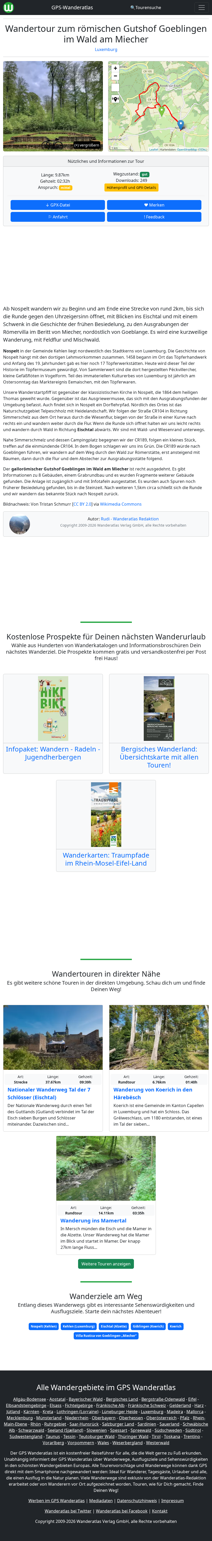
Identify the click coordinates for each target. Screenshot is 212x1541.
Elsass (56, 1405)
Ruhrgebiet (55, 1424)
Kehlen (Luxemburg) (79, 1326)
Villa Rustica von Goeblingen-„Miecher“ (106, 1335)
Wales (103, 1443)
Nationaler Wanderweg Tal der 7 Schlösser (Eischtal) (48, 1093)
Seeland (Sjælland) (65, 1430)
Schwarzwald (31, 1430)
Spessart (118, 1430)
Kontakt (160, 1511)
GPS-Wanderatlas (72, 7)
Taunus (53, 1436)
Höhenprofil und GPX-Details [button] (131, 187)
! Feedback (154, 217)
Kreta (48, 1411)
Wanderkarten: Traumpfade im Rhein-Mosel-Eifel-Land (106, 859)
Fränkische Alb (110, 1405)
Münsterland (49, 1418)
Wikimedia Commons (121, 504)
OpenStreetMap (187, 149)
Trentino (192, 1436)
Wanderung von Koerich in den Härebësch (152, 1093)
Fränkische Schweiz (147, 1405)
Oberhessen (131, 1418)
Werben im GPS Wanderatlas (56, 1500)
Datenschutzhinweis (137, 1500)
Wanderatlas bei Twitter (68, 1511)
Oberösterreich (161, 1418)
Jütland (13, 1411)
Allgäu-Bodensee (29, 1399)
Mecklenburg (20, 1418)
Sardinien (147, 1424)
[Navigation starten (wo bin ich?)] (115, 99)
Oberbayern (104, 1418)
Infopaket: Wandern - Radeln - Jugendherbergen (53, 753)
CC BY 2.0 (82, 504)
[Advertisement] (106, 266)
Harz (199, 1405)
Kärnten (31, 1411)
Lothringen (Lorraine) (78, 1411)
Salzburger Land (118, 1424)
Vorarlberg (53, 1443)
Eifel (192, 1399)
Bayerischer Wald (86, 1399)
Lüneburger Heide (120, 1411)
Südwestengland (26, 1436)
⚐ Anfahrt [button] (58, 217)
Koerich (175, 1326)
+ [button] (115, 68)
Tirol (156, 1436)
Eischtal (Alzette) (114, 1326)
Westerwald (157, 1443)
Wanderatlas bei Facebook (122, 1511)
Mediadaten (101, 1500)
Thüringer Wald (133, 1436)
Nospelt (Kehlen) (44, 1326)
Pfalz (185, 1418)
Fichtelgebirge (79, 1405)
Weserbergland (127, 1443)
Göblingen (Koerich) (148, 1326)
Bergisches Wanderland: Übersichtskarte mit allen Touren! (159, 757)
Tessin (69, 1436)
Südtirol (193, 1430)
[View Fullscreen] (115, 87)
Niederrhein (76, 1418)
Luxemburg (106, 49)
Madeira (175, 1411)
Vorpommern (80, 1443)
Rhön (36, 1424)
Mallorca (194, 1411)
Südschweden (168, 1430)
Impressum (172, 1500)
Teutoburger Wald (97, 1436)
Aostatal (57, 1399)
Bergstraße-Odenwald (163, 1399)
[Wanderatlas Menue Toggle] (201, 7)
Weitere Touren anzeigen (106, 1264)
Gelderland (180, 1405)
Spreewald (141, 1430)
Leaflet (153, 149)
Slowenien (97, 1430)
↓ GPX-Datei (58, 205)
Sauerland (169, 1424)
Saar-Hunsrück (84, 1424)
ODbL (202, 149)
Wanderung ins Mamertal (93, 1220)
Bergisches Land (122, 1399)
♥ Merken (154, 205)
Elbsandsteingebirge (26, 1405)
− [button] (115, 76)
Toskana (172, 1436)
